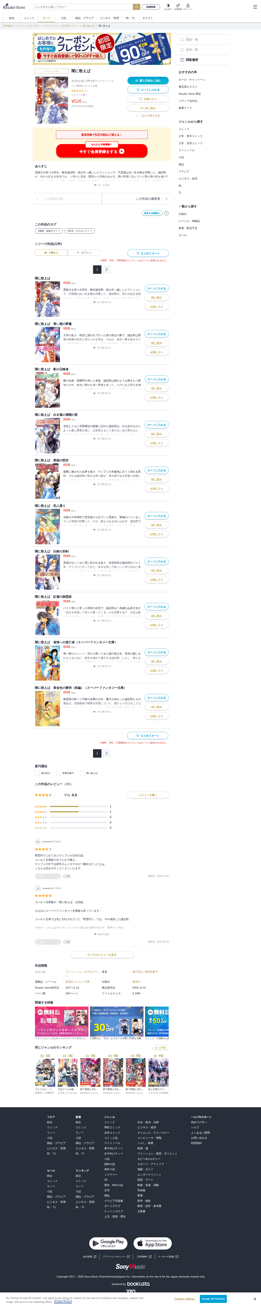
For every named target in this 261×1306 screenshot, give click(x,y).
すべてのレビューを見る (102, 954)
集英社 (136, 981)
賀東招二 (39, 1093)
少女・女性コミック (191, 143)
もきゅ (94, 1093)
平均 (67, 795)
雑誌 (181, 164)
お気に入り (150, 98)
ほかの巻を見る (151, 115)
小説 (181, 157)
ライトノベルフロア (28, 25)
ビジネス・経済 (188, 178)
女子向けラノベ (70, 25)
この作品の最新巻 (148, 198)
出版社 (183, 213)
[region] (130, 1299)
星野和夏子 (68, 773)
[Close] (255, 1299)
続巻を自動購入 (152, 213)
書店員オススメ (188, 86)
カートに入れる (150, 89)
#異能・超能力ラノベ (49, 231)
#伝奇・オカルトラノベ (80, 231)
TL (180, 192)
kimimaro (85, 1093)
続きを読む (104, 934)
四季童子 (49, 1093)
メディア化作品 (188, 100)
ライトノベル (50, 25)
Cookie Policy (63, 1301)
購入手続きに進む (150, 80)
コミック (184, 128)
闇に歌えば (88, 25)
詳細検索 (151, 7)
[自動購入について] (166, 213)
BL (180, 185)
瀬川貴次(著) (77, 81)
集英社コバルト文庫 (87, 86)
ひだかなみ (71, 1093)
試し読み (150, 108)
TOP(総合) (8, 25)
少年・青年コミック (191, 136)
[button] (168, 1256)
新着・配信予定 (188, 228)
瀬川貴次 (45, 773)
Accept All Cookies (213, 1298)
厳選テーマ (185, 107)
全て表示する (104, 302)
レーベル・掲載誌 (189, 221)
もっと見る (104, 185)
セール (183, 235)
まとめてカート (150, 253)
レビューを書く (79, 95)
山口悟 (61, 1093)
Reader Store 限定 (190, 93)
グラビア (184, 171)
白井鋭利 (163, 1093)
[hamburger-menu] (255, 6)
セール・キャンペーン (192, 79)
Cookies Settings (184, 1298)
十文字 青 (153, 1093)
